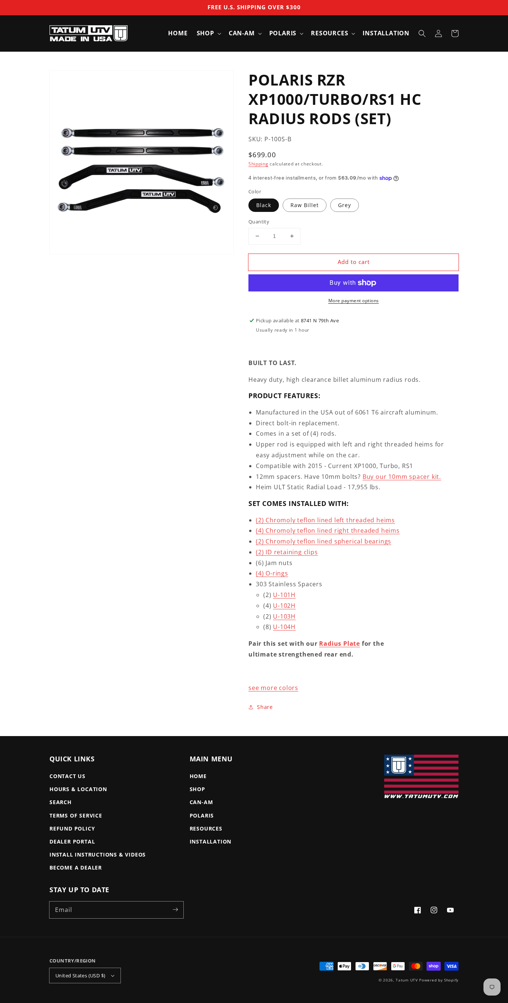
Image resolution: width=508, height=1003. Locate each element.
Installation (211, 841)
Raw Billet (304, 205)
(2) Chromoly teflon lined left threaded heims (325, 520)
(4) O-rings (272, 573)
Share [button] (265, 706)
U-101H (284, 595)
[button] (422, 33)
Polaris (202, 815)
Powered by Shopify (439, 980)
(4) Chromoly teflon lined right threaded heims (328, 530)
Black (263, 205)
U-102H (284, 606)
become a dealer (75, 867)
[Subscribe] (175, 910)
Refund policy (72, 828)
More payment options (353, 300)
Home (198, 776)
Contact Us (67, 776)
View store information (286, 341)
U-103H (284, 616)
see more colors (273, 688)
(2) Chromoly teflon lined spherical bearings (323, 541)
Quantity (258, 221)
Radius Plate (339, 643)
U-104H (284, 627)
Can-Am (201, 802)
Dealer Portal (72, 841)
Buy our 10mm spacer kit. (402, 477)
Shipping (258, 164)
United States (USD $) (80, 975)
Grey (344, 205)
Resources (206, 828)
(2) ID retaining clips (287, 552)
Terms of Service (75, 815)
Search (60, 802)
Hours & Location (78, 789)
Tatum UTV (407, 980)
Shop (197, 789)
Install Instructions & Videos (97, 854)
